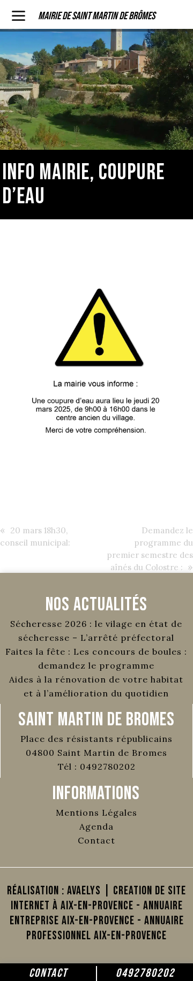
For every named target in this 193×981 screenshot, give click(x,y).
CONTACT (48, 973)
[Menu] (18, 14)
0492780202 (145, 973)
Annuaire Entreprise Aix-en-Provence (96, 913)
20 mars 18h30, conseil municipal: (35, 536)
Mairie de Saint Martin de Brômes (96, 16)
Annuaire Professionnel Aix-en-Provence (105, 928)
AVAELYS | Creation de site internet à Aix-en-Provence (99, 898)
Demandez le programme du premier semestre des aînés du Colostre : (150, 548)
